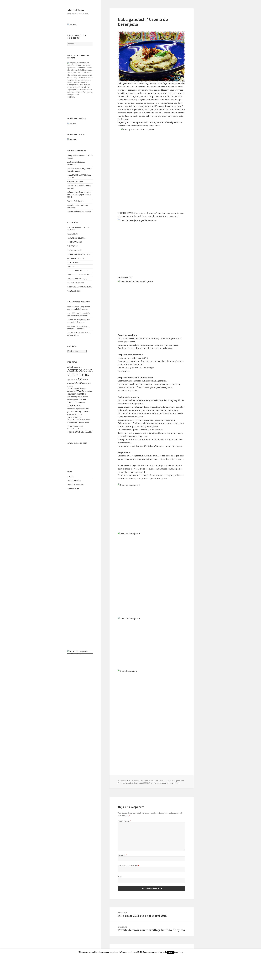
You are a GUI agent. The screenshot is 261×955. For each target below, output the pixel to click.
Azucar (78, 382)
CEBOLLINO (81, 394)
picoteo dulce (70, 414)
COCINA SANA (72, 242)
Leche (79, 402)
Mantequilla (73, 405)
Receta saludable (84, 422)
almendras (70, 383)
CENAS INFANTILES (75, 238)
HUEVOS (72, 402)
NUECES (86, 409)
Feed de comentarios (75, 485)
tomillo (81, 426)
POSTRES (71, 266)
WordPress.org (73, 489)
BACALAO (70, 386)
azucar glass (86, 383)
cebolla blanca (88, 391)
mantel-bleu (138, 780)
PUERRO (76, 422)
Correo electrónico (128, 866)
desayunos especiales (74, 397)
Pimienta (78, 414)
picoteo (86, 411)
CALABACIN (71, 391)
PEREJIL (79, 411)
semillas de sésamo (158, 783)
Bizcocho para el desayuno (77, 388)
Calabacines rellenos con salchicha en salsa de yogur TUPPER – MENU (79, 194)
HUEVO (82, 399)
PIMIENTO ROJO (73, 420)
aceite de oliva (77, 367)
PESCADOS (71, 262)
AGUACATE (74, 379)
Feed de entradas (74, 480)
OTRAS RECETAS (73, 258)
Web (120, 876)
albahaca (85, 380)
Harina (85, 396)
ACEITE (70, 367)
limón (84, 403)
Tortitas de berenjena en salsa (79, 212)
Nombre (122, 855)
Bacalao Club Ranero (75, 201)
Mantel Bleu (75, 10)
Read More (178, 952)
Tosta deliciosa (72, 429)
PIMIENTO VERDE (85, 420)
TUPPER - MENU (84, 431)
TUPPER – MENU (73, 283)
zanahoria (176, 783)
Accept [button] (170, 952)
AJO (79, 379)
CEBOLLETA (71, 394)
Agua (69, 380)
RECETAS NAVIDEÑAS (75, 270)
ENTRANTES (72, 250)
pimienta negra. (74, 417)
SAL (69, 425)
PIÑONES (70, 422)
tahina (169, 783)
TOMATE (75, 426)
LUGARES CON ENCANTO (77, 254)
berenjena (138, 783)
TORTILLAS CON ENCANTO (78, 275)
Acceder (70, 476)
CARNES (70, 234)
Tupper (70, 431)
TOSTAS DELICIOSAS (75, 279)
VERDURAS (71, 291)
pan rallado (70, 412)
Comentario (124, 821)
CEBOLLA (80, 391)
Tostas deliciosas (83, 429)
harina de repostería (72, 399)
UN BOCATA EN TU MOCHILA (78, 287)
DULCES (70, 246)
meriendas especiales (75, 409)
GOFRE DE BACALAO (75, 181)
